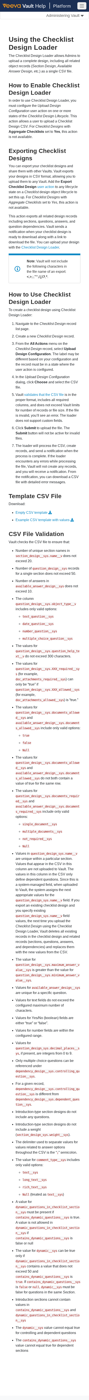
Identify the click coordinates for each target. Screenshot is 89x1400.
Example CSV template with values (43, 520)
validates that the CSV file (44, 395)
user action (45, 187)
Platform (62, 6)
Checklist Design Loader (40, 247)
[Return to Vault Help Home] (26, 6)
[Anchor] (54, 92)
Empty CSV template (32, 512)
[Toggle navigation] (81, 6)
